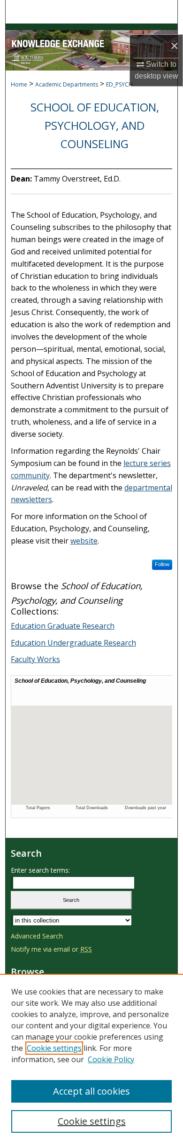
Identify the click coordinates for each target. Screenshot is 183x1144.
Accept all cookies (91, 1091)
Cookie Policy (111, 1059)
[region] (91, 1059)
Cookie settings (54, 1048)
